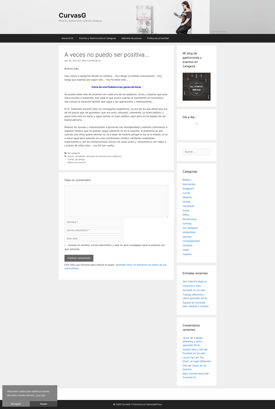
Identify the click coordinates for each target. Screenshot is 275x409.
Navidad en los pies (194, 290)
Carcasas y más (192, 285)
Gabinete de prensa (131, 38)
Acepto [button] (43, 404)
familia (186, 201)
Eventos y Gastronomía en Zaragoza (97, 38)
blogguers (188, 188)
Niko (185, 365)
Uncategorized (191, 241)
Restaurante (190, 219)
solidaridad (189, 232)
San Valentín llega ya (195, 281)
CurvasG (72, 15)
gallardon (117, 156)
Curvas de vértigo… (77, 159)
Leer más (40, 395)
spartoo (187, 236)
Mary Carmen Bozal (194, 373)
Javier (186, 337)
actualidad (80, 156)
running (187, 223)
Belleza (187, 179)
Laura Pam (189, 357)
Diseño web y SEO (193, 349)
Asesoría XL (68, 38)
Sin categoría (74, 153)
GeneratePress (154, 404)
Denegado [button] (16, 404)
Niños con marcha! (77, 162)
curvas (186, 193)
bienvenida (189, 184)
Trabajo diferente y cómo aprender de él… (193, 341)
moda (186, 210)
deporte (187, 197)
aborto (71, 156)
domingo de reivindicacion (98, 156)
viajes (186, 249)
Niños (186, 214)
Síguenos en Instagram (198, 130)
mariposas (189, 206)
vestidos (187, 245)
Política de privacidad (158, 38)
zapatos (187, 254)
